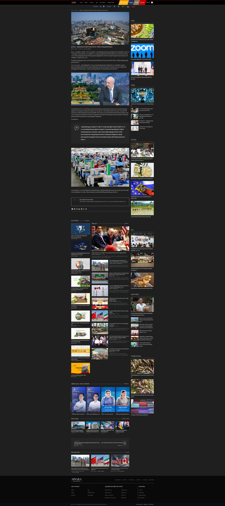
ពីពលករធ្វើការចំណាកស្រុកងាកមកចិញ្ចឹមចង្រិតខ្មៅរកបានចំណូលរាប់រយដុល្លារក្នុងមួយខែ (142, 396)
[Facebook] (72, 209)
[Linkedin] (79, 209)
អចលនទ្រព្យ (91, 2)
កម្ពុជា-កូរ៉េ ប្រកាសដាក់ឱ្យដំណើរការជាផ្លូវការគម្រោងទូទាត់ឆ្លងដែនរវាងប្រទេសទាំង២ (141, 78)
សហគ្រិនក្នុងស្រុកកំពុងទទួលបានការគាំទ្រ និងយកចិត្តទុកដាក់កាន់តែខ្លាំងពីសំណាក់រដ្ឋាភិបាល (141, 269)
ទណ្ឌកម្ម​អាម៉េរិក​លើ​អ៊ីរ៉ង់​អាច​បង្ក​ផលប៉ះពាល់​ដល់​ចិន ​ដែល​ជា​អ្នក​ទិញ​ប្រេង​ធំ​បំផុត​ (99, 469)
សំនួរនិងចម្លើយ (141, 492)
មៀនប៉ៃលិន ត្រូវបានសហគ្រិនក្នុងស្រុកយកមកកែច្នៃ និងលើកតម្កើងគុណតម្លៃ (142, 178)
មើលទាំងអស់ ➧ (87, 220)
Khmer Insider (123, 2)
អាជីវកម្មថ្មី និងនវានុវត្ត (110, 2)
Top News (111, 263)
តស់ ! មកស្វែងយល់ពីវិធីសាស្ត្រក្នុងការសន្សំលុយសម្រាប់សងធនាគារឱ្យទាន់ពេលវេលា (146, 109)
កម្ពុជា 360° (142, 2)
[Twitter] (75, 209)
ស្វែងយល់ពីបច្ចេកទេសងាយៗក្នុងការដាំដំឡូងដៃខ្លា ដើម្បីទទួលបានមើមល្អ (142, 288)
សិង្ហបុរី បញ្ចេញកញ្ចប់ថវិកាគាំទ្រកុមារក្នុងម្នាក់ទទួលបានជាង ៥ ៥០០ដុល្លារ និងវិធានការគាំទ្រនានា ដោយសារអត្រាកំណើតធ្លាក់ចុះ (80, 469)
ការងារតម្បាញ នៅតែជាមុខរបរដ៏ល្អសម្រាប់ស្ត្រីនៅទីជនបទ (139, 415)
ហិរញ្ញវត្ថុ (86, 2)
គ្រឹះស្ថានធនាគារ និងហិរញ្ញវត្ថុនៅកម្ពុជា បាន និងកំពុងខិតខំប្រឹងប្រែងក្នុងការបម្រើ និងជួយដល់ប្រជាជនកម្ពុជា (146, 116)
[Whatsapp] (84, 209)
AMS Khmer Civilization (110, 498)
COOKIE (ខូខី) (151, 504)
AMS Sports (124, 492)
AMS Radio (123, 498)
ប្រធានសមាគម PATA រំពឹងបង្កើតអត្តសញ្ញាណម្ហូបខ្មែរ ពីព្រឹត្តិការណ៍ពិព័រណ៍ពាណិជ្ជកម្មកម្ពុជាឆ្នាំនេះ (142, 40)
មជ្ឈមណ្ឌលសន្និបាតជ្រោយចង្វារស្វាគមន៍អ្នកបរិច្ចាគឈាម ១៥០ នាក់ (145, 331)
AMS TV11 (123, 495)
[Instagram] (77, 209)
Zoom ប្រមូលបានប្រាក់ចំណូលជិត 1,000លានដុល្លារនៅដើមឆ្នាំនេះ (141, 59)
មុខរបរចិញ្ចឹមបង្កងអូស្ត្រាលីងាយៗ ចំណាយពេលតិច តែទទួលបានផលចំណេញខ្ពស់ (142, 376)
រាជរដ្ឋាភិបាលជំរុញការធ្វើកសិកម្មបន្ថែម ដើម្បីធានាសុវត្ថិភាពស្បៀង (141, 217)
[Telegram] (81, 209)
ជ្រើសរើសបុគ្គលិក (142, 498)
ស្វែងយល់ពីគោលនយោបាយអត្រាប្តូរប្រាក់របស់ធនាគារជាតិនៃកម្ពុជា (146, 127)
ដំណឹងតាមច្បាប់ (146, 504)
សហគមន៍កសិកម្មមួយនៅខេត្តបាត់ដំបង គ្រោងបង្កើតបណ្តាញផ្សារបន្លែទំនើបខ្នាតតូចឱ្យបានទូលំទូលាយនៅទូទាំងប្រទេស (142, 159)
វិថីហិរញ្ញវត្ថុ (131, 2)
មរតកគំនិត (136, 2)
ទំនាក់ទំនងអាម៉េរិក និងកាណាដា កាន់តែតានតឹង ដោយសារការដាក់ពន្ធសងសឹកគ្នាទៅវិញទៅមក (119, 469)
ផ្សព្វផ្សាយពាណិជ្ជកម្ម (142, 495)
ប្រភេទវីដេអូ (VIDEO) (125, 419)
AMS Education (108, 490)
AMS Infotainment (109, 495)
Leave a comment (87, 49)
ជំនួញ (97, 2)
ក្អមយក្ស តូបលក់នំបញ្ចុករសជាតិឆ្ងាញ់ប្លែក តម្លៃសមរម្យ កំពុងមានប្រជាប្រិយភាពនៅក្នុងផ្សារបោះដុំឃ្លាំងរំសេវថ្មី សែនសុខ (142, 314)
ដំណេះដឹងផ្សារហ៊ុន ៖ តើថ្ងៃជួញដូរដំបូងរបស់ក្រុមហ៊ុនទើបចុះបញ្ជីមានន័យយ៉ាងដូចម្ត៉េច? (146, 121)
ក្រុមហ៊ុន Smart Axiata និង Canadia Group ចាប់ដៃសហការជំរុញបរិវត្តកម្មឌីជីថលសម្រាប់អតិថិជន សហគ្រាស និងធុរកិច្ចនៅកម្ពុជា (146, 326)
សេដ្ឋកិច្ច (81, 2)
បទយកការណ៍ (73, 238)
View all (127, 452)
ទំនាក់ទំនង (140, 490)
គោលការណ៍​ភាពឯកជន (139, 504)
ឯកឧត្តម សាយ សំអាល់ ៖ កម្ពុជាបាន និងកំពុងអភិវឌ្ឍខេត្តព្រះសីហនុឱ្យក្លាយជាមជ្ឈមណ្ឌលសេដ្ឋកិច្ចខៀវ (146, 319)
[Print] (86, 209)
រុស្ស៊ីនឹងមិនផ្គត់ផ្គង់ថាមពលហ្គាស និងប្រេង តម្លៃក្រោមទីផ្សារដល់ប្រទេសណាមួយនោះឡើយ (141, 197)
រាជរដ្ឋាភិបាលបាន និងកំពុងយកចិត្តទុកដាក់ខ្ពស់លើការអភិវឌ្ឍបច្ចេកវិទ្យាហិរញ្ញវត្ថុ (142, 105)
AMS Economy (108, 492)
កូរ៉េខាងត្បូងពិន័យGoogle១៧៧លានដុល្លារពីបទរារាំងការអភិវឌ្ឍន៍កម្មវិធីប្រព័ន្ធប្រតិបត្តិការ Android (142, 249)
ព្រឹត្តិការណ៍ (76, 10)
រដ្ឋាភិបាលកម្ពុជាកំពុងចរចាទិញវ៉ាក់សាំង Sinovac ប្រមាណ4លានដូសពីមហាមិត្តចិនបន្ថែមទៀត (145, 344)
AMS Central (124, 490)
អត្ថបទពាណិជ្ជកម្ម (102, 2)
